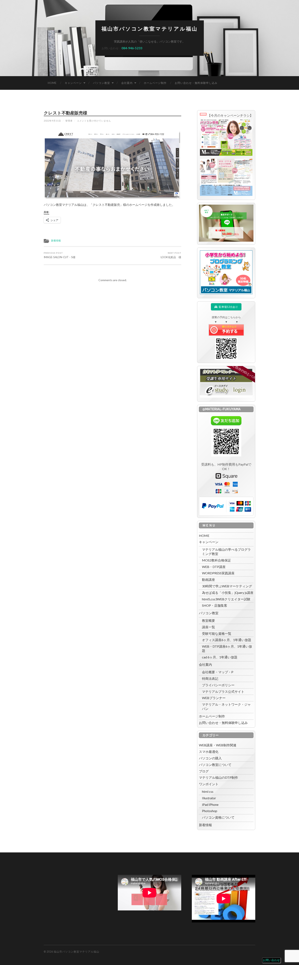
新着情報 (56, 240)
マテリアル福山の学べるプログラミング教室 (226, 551)
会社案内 (127, 82)
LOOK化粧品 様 (171, 255)
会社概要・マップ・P (217, 672)
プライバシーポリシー (218, 685)
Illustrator (209, 798)
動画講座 (208, 579)
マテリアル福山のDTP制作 (218, 777)
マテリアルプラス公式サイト (223, 691)
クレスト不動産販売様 (65, 112)
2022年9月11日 (52, 120)
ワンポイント (208, 784)
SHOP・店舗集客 (214, 605)
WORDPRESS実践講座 (218, 573)
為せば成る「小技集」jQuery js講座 (227, 592)
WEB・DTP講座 (214, 567)
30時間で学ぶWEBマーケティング (227, 586)
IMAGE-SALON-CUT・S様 (59, 255)
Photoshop (209, 811)
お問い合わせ (271, 960)
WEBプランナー (214, 698)
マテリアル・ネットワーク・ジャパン (226, 706)
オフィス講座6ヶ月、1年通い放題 (226, 640)
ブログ (204, 771)
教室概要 (208, 620)
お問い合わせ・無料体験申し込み (196, 82)
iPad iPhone (210, 804)
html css (207, 791)
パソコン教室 (101, 82)
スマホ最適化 (208, 751)
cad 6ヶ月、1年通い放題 (219, 657)
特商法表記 (210, 678)
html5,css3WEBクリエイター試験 (226, 599)
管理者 (69, 120)
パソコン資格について (218, 817)
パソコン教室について (215, 765)
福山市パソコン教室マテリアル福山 (149, 29)
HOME (52, 82)
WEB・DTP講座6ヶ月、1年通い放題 (227, 648)
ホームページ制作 (155, 82)
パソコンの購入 (210, 758)
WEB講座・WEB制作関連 (217, 745)
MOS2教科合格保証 (216, 560)
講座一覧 (208, 627)
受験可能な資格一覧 (216, 633)
